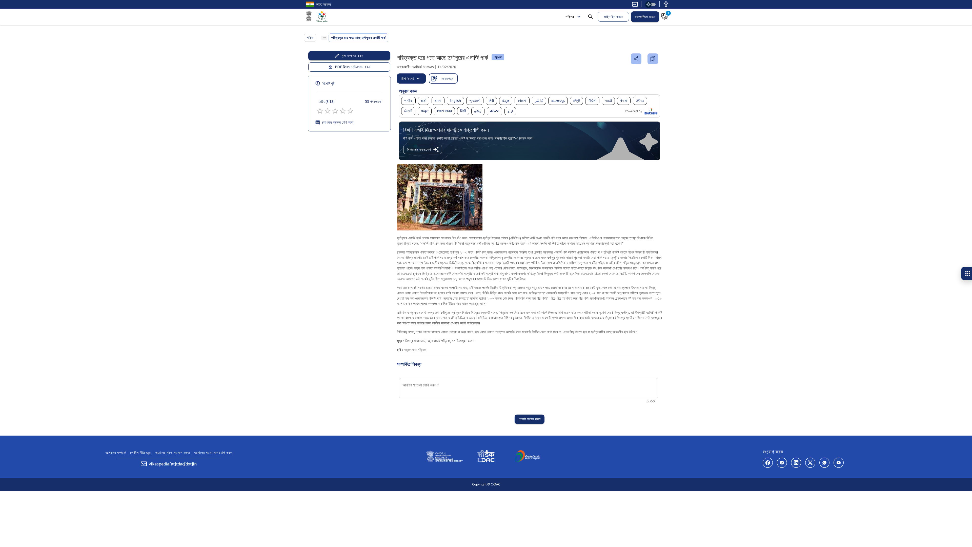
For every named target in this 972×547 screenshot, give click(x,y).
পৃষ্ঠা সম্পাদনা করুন (352, 55)
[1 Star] (320, 111)
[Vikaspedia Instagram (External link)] (782, 463)
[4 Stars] (343, 111)
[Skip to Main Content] (635, 4)
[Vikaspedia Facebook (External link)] (768, 463)
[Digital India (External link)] (527, 457)
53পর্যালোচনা (373, 101)
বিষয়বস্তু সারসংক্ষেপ (419, 149)
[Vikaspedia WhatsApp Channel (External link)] (824, 463)
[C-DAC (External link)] (486, 457)
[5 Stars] (350, 111)
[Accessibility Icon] (666, 4)
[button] (408, 101)
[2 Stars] (327, 111)
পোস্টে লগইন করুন (529, 419)
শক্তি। (569, 16)
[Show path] (324, 38)
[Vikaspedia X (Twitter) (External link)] (810, 463)
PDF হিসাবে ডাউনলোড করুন (352, 66)
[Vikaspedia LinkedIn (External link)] (796, 463)
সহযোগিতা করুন (645, 16)
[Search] (590, 17)
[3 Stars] (335, 111)
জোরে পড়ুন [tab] (447, 78)
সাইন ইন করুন (613, 16)
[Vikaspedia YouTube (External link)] (839, 463)
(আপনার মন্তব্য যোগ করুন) (338, 122)
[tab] (411, 78)
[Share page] (636, 59)
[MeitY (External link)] (309, 17)
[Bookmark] (653, 59)
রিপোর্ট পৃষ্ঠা (328, 83)
